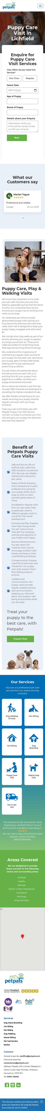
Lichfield (21, 877)
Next (16, 138)
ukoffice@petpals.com (30, 1056)
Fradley (21, 881)
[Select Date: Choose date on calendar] (35, 90)
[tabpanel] (22, 201)
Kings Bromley (21, 900)
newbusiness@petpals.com (16, 1063)
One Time (14, 78)
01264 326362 (13, 1076)
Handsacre (21, 893)
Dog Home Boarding (13, 1023)
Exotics (7, 1045)
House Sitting (10, 1037)
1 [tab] (23, 218)
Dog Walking (9, 1034)
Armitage (21, 896)
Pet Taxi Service (11, 1041)
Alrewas (22, 885)
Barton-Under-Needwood (21, 889)
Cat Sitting (8, 1026)
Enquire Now (20, 639)
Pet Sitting (8, 1030)
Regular (30, 78)
